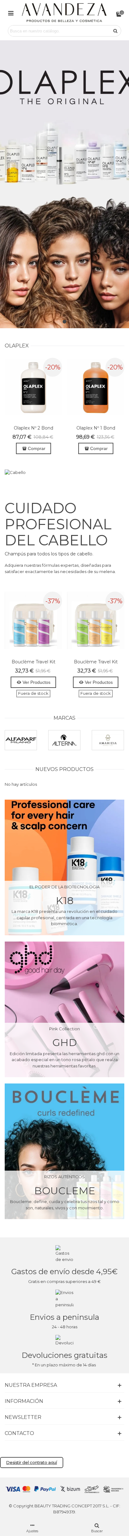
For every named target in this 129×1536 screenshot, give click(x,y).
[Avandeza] (64, 12)
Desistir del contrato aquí (31, 1462)
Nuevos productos (64, 769)
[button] (64, 322)
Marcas (64, 718)
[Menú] (11, 13)
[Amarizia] (108, 740)
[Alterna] (64, 740)
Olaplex (17, 346)
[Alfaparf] (21, 740)
